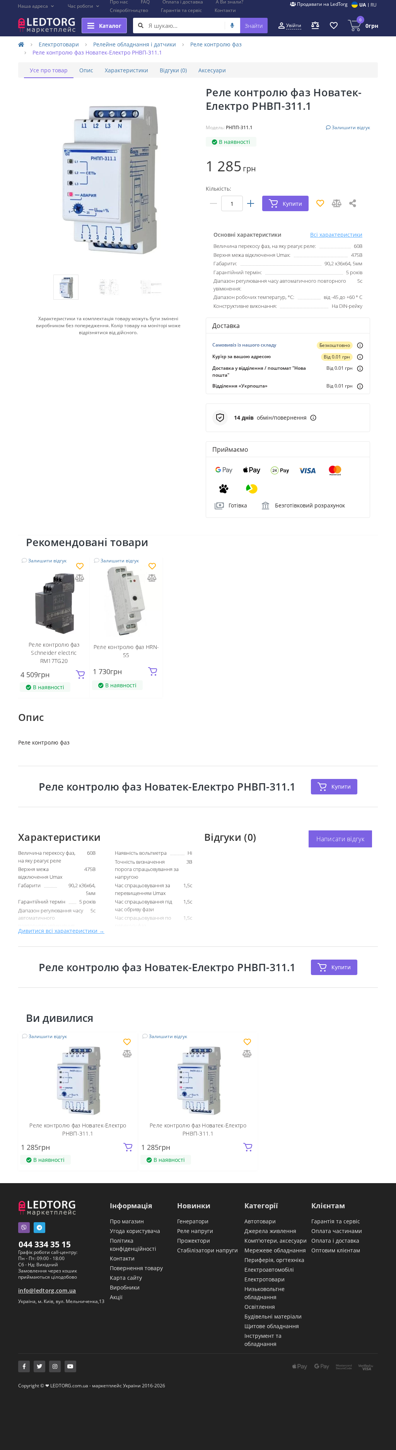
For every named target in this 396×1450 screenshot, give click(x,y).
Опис (86, 70)
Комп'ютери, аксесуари (275, 1240)
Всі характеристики (336, 234)
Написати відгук (340, 839)
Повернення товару (136, 1268)
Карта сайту (126, 1277)
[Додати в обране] (80, 566)
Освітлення (259, 1306)
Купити (341, 786)
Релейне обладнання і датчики (134, 44)
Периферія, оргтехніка (274, 1260)
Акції (116, 1297)
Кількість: (218, 188)
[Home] (21, 44)
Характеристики (126, 70)
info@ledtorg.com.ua (47, 1290)
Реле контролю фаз (216, 44)
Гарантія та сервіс (181, 10)
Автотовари (260, 1221)
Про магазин (127, 1221)
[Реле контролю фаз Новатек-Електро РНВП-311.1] (77, 1078)
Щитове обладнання (271, 1326)
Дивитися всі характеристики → (61, 930)
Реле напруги (195, 1231)
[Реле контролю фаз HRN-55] (126, 600)
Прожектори (193, 1240)
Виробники (125, 1287)
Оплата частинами (336, 1231)
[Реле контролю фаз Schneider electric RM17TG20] (54, 600)
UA (362, 5)
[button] (36, 6)
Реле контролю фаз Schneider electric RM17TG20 (54, 652)
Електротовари (59, 44)
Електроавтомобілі (269, 1269)
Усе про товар (49, 70)
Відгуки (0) (173, 70)
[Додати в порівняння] (79, 578)
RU (373, 5)
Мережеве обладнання (275, 1250)
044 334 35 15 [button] (45, 1244)
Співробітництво (129, 10)
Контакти (225, 10)
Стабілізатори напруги (207, 1250)
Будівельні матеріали (273, 1316)
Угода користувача (135, 1231)
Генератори (192, 1221)
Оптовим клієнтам (335, 1250)
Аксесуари (212, 70)
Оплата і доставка (335, 1240)
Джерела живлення (270, 1231)
